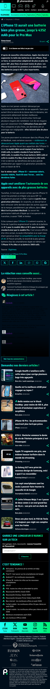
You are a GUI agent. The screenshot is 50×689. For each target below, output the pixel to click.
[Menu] (2, 1)
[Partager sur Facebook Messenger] (29, 262)
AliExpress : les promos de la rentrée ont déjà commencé (22, 570)
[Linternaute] (36, 655)
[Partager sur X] (4, 262)
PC (14, 10)
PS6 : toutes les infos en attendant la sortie (22, 588)
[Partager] (48, 41)
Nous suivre (45, 262)
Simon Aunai (6, 40)
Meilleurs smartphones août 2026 (18, 615)
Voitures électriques (22, 529)
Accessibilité (42, 639)
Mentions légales (9, 639)
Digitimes (12, 249)
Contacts (36, 636)
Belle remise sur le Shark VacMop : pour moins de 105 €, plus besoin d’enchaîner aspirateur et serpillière (31, 406)
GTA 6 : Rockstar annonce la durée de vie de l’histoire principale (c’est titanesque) (31, 438)
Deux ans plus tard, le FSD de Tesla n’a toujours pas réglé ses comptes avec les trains (31, 522)
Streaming (18, 461)
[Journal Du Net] (13, 655)
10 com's (42, 41)
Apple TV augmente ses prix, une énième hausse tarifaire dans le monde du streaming (30, 454)
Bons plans (43, 10)
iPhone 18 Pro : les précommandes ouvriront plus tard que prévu (31, 422)
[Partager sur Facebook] (12, 262)
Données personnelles (24, 639)
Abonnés (25, 629)
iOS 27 (8, 585)
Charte (34, 639)
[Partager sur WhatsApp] (37, 262)
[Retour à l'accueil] (25, 1)
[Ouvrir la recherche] (47, 1)
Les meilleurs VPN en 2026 (16, 618)
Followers (15, 629)
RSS (45, 629)
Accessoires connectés (18, 15)
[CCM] (36, 650)
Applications (31, 15)
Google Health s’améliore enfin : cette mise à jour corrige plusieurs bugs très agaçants (31, 374)
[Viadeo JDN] (13, 664)
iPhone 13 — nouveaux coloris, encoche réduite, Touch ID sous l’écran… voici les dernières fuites (22, 174)
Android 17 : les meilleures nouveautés (20, 577)
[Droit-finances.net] (13, 660)
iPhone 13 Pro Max (8, 257)
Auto (27, 10)
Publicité (43, 636)
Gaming (20, 10)
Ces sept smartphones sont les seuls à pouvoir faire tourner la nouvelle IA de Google (29, 487)
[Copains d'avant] (36, 660)
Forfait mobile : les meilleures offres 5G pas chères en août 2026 (26, 605)
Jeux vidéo (18, 445)
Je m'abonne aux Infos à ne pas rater (21, 48)
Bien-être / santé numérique (24, 381)
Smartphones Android (22, 493)
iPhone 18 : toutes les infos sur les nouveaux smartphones (22, 581)
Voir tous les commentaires (14, 358)
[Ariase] (36, 664)
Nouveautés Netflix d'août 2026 (18, 592)
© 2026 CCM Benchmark (25, 641)
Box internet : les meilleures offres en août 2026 (24, 601)
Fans (5, 629)
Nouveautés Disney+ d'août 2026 (18, 595)
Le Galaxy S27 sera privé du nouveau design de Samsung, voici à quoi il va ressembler (31, 470)
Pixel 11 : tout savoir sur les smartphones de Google (25, 574)
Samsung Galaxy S (21, 477)
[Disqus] (25, 328)
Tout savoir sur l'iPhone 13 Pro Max (14, 254)
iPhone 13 (23, 221)
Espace (34, 10)
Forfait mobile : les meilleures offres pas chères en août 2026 (26, 610)
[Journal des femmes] (13, 650)
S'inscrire (25, 556)
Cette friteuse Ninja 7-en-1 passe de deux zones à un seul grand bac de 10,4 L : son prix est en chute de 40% (32, 504)
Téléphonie (5, 10)
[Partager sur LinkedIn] (20, 262)
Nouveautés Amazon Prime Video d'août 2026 (23, 598)
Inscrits (35, 629)
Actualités (18, 394)
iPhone (38, 15)
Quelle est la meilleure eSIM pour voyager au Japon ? (31, 388)
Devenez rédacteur (25, 636)
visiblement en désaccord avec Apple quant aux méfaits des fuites (24, 142)
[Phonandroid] (5, 672)
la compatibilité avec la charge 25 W (23, 237)
